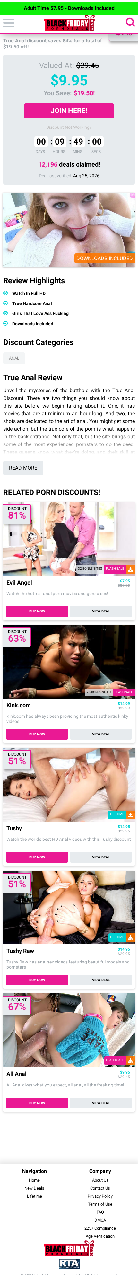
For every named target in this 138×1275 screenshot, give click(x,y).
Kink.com (18, 705)
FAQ (100, 1212)
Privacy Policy (100, 1196)
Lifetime (34, 1196)
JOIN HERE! (69, 111)
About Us (100, 1180)
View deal (101, 611)
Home (34, 1180)
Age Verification (100, 1236)
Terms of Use (100, 1204)
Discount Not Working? (69, 127)
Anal (14, 358)
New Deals (34, 1188)
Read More (23, 468)
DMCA (100, 1220)
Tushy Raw (20, 951)
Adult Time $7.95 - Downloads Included (69, 8)
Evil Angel (19, 583)
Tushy (14, 828)
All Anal (16, 1074)
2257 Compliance (100, 1228)
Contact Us (100, 1188)
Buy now (37, 611)
